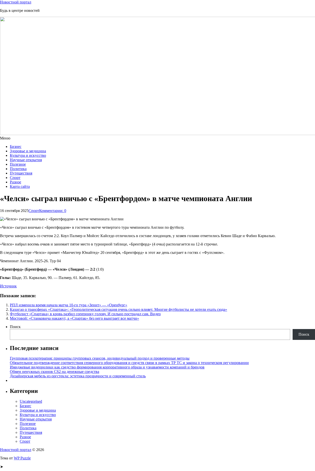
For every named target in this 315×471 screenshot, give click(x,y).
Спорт (15, 177)
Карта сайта (20, 186)
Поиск (15, 327)
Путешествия (21, 173)
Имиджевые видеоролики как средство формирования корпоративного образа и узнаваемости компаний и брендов (107, 367)
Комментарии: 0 (52, 211)
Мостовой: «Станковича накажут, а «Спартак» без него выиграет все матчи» (74, 318)
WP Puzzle (22, 458)
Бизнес (15, 146)
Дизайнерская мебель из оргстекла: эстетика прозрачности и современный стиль (78, 376)
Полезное (18, 164)
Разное (15, 182)
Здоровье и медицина (28, 151)
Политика (18, 169)
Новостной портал (15, 2)
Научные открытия (26, 160)
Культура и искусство (28, 155)
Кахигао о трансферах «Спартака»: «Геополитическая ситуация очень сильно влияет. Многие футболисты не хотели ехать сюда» (118, 309)
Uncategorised (31, 401)
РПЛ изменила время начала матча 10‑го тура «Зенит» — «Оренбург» (68, 305)
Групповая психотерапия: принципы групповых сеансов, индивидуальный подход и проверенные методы (99, 358)
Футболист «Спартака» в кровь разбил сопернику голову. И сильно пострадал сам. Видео (85, 314)
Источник (8, 286)
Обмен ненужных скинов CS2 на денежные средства (54, 371)
